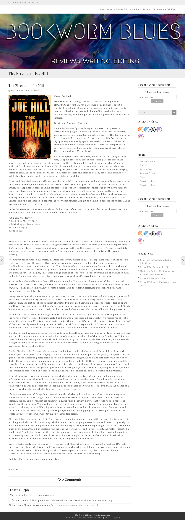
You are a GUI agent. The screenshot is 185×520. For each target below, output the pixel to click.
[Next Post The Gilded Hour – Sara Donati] (183, 260)
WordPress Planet (149, 184)
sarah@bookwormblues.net (24, 2)
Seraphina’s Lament (140, 9)
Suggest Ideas (147, 169)
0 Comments (34, 90)
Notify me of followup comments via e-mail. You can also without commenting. (64, 500)
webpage (23, 227)
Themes (144, 177)
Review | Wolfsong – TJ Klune (154, 278)
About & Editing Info (117, 9)
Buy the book (16, 230)
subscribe (83, 500)
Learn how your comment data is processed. (75, 505)
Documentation (147, 161)
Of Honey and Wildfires (164, 9)
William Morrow (31, 224)
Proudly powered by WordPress (78, 517)
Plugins (143, 165)
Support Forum (147, 173)
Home (102, 9)
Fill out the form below (157, 92)
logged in (29, 495)
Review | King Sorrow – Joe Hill (154, 267)
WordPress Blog (148, 181)
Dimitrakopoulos (113, 517)
